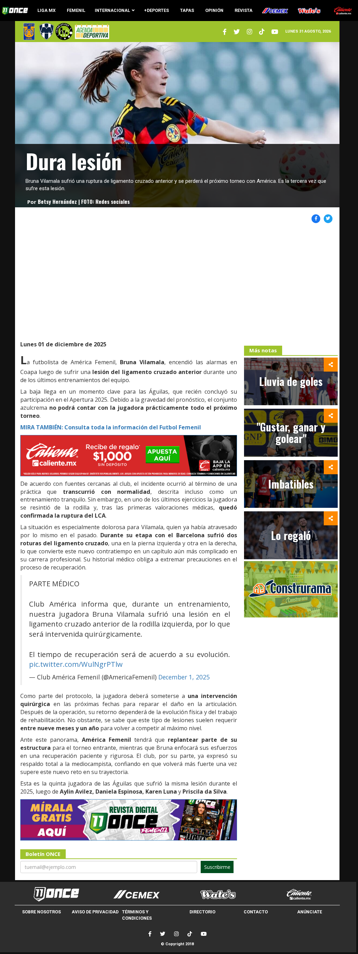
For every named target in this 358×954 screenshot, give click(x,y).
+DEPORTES (156, 10)
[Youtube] (275, 32)
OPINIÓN (214, 10)
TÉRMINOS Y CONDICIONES (137, 915)
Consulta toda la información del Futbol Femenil (110, 427)
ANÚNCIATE (309, 911)
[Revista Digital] (91, 31)
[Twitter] (224, 32)
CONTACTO (256, 911)
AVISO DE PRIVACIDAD (95, 911)
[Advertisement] (177, 283)
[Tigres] (29, 31)
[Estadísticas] (64, 31)
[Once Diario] (55, 894)
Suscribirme (217, 867)
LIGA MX (46, 10)
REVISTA (243, 10)
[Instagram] (249, 32)
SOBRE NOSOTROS (41, 911)
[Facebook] (149, 933)
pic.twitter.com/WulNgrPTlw (76, 664)
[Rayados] (46, 31)
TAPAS (187, 10)
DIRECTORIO (202, 911)
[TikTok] (190, 933)
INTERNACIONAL (112, 10)
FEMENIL (76, 10)
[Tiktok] (261, 32)
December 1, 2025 (184, 677)
